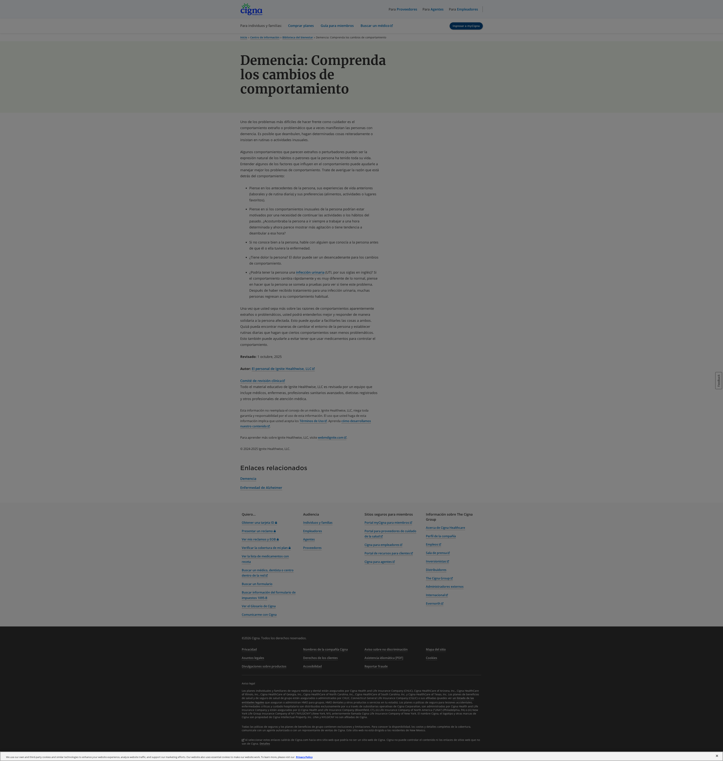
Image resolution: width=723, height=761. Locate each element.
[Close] (717, 756)
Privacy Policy (304, 757)
